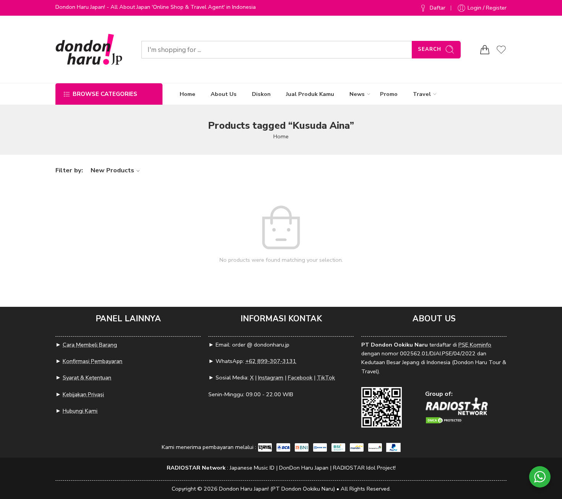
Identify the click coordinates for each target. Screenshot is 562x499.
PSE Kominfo (474, 344)
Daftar (437, 7)
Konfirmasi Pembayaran (92, 361)
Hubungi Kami (80, 411)
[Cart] (484, 49)
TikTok (326, 377)
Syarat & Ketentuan (87, 377)
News (357, 94)
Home (187, 94)
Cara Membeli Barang (90, 344)
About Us (224, 94)
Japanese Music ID (252, 467)
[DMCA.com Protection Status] (444, 420)
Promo (389, 94)
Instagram (270, 377)
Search (429, 49)
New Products (112, 170)
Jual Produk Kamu (310, 94)
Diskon (261, 94)
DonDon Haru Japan (303, 467)
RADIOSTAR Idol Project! (364, 467)
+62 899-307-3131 (270, 361)
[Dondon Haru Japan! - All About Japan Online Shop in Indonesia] (88, 49)
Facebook (300, 377)
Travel (422, 94)
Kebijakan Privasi (83, 394)
